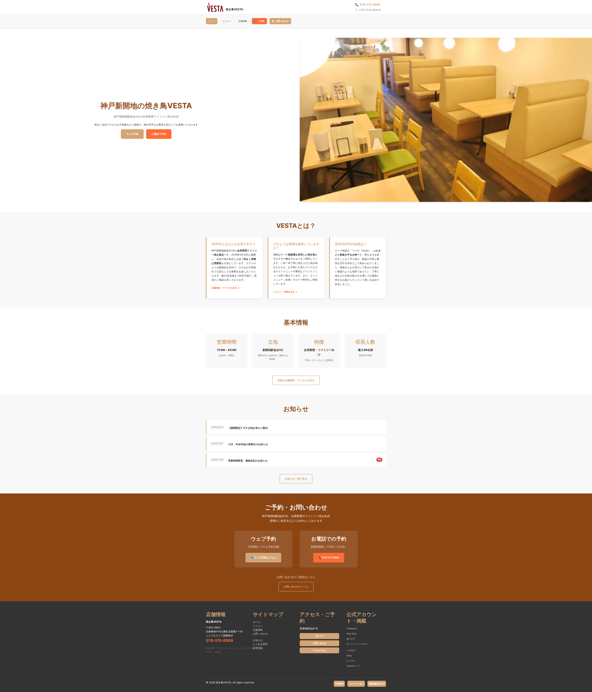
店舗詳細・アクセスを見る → (226, 287)
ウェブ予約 (132, 133)
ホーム (211, 21)
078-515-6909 (329, 557)
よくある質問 (260, 644)
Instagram (352, 628)
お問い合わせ (280, 21)
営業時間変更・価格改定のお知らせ (248, 460)
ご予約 (259, 21)
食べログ (351, 638)
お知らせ (258, 640)
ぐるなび (351, 650)
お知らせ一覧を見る (296, 478)
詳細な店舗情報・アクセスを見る (296, 380)
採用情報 (258, 648)
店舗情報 (242, 21)
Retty (349, 655)
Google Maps (319, 650)
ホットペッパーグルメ (357, 644)
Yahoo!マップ (353, 666)
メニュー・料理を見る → (285, 291)
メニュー (226, 21)
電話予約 (319, 636)
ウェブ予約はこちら (263, 557)
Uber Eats (351, 633)
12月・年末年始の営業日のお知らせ (248, 444)
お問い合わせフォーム (296, 586)
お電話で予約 (158, 133)
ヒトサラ (351, 660)
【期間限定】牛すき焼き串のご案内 (248, 427)
